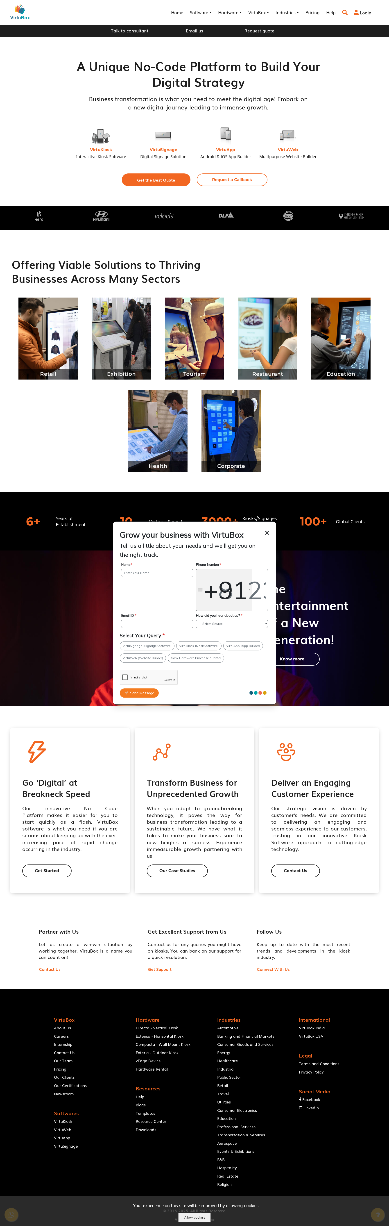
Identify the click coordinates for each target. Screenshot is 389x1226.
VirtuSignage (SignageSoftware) (147, 646)
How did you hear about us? (219, 615)
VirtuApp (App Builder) (243, 646)
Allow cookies (194, 1217)
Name (126, 564)
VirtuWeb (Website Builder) (143, 658)
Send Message (142, 693)
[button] (156, 179)
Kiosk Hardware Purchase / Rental (196, 658)
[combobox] (224, 590)
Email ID (128, 615)
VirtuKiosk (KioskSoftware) (199, 646)
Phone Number (208, 564)
